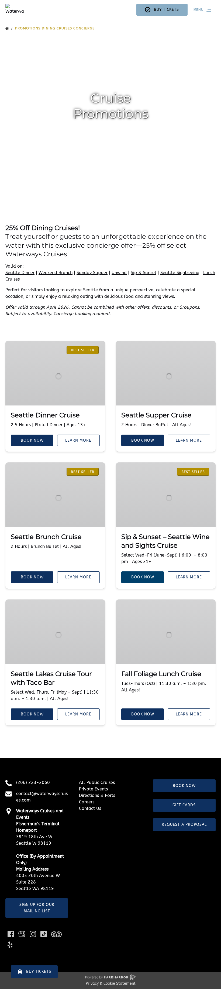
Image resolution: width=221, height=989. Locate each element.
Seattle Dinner (19, 272)
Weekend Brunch (55, 272)
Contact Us (90, 808)
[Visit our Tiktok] (43, 934)
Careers (86, 801)
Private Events (93, 789)
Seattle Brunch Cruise (46, 537)
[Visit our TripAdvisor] (56, 934)
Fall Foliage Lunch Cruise (161, 674)
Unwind (119, 272)
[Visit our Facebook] (11, 934)
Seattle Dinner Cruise (45, 415)
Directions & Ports (97, 795)
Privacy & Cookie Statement (111, 983)
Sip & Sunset (143, 272)
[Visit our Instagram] (33, 934)
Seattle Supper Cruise (156, 415)
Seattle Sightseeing (179, 272)
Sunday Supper (92, 272)
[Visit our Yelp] (10, 945)
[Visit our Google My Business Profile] (21, 934)
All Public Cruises (97, 782)
